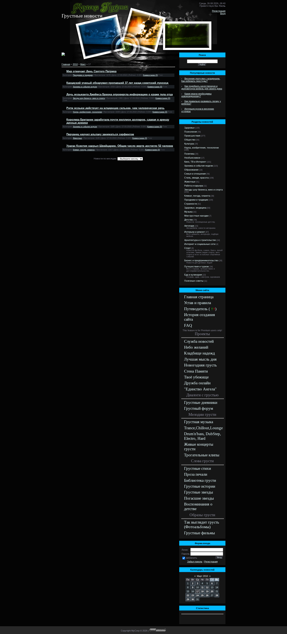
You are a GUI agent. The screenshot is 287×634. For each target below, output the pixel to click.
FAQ (188, 325)
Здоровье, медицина (195, 207)
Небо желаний (196, 347)
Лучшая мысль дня (200, 359)
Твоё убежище (196, 377)
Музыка (188, 211)
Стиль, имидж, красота (196, 177)
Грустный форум (198, 408)
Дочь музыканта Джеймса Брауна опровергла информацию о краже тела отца (119, 94)
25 (202, 595)
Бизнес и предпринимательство (201, 260)
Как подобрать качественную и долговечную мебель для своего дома (201, 87)
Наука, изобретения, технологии (87, 112)
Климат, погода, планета (84, 150)
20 (212, 591)
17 (197, 591)
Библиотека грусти (200, 480)
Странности (190, 203)
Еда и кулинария (193, 274)
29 (188, 599)
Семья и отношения (195, 173)
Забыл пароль (194, 561)
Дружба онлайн (197, 383)
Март (83, 64)
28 (217, 595)
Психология (190, 131)
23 (192, 595)
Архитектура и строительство (200, 240)
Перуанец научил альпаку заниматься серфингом (100, 134)
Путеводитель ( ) (200, 309)
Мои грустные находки (196, 215)
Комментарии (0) (150, 75)
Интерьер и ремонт (194, 232)
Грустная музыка (198, 422)
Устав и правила (197, 303)
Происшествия (192, 135)
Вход (222, 13)
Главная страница (198, 297)
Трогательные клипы (201, 455)
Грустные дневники (200, 402)
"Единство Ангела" (200, 389)
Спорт (187, 248)
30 (192, 599)
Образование (191, 169)
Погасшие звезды (199, 498)
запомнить (191, 558)
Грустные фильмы (199, 533)
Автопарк (189, 225)
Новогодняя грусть (200, 365)
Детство (188, 219)
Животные (77, 138)
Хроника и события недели (85, 87)
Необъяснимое (192, 157)
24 (197, 595)
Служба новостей (199, 341)
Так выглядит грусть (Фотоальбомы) (201, 524)
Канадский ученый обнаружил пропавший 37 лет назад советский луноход (117, 82)
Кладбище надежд (199, 353)
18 (202, 591)
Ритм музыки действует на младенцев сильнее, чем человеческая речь (115, 108)
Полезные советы (193, 281)
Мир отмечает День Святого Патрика (91, 71)
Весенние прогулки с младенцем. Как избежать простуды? (200, 79)
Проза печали (195, 474)
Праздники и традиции (83, 75)
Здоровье (189, 127)
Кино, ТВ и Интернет (195, 161)
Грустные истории (199, 486)
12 (207, 587)
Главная (66, 64)
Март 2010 (202, 576)
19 (207, 591)
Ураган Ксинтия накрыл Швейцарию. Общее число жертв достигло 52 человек (119, 145)
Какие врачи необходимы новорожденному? (196, 94)
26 (207, 595)
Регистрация (218, 11)
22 (188, 595)
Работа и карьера (193, 185)
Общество (189, 139)
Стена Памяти (196, 371)
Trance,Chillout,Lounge (203, 428)
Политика (189, 153)
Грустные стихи (197, 468)
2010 (75, 64)
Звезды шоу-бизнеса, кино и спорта (89, 98)
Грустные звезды (198, 492)
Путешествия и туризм (196, 266)
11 (202, 587)
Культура (189, 143)
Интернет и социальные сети (199, 244)
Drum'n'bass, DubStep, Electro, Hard (202, 436)
